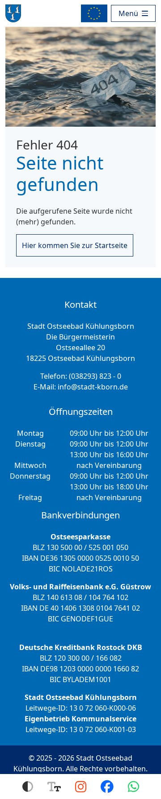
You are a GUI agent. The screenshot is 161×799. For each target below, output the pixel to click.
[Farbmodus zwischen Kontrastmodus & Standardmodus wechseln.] (27, 786)
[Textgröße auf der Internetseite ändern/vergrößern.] (54, 786)
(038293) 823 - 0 (95, 376)
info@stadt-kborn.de (93, 387)
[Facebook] (107, 786)
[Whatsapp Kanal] (133, 786)
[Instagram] (80, 786)
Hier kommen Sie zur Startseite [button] (74, 245)
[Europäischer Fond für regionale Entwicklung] (96, 13)
